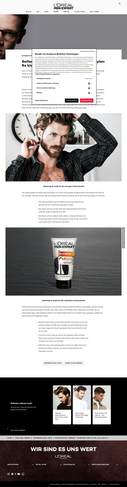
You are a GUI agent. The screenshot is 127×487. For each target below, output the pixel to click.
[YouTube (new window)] (18, 474)
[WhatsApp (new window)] (23, 474)
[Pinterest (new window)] (12, 474)
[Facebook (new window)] (15, 474)
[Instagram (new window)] (8, 474)
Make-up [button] (28, 11)
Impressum (104, 484)
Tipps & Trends (94, 11)
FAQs (99, 484)
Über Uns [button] (66, 11)
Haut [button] (38, 11)
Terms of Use (93, 484)
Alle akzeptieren (87, 100)
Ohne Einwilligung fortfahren (87, 51)
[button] (123, 237)
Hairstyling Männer (73, 363)
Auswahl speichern (71, 100)
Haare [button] (47, 11)
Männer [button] (56, 11)
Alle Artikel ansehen (18, 430)
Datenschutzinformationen (82, 484)
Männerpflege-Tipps (53, 363)
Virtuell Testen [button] (79, 11)
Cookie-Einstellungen (55, 484)
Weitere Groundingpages (68, 484)
